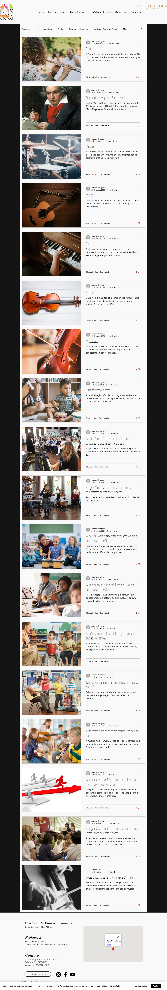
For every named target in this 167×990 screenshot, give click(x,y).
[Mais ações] (139, 42)
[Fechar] (163, 986)
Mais (125, 29)
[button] (141, 29)
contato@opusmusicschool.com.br (41, 959)
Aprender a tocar (45, 29)
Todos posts (27, 29)
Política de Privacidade (110, 986)
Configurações (141, 986)
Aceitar (156, 986)
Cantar (61, 29)
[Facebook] (65, 974)
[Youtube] (72, 974)
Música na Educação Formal (106, 29)
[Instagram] (59, 974)
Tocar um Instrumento (78, 29)
